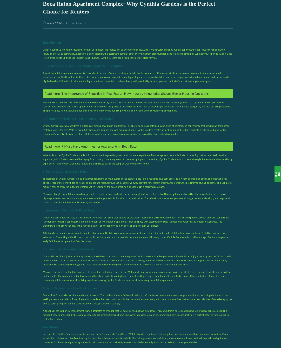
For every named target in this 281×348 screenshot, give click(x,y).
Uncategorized (78, 23)
